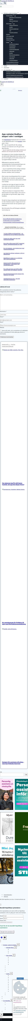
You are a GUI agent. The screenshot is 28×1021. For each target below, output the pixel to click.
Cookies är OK (17, 1014)
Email (2, 322)
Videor (5, 65)
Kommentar (3, 311)
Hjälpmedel (11, 51)
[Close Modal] (0, 904)
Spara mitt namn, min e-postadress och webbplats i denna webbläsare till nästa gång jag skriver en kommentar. (14, 332)
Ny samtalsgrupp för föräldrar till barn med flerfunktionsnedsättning (14, 623)
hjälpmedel (14, 219)
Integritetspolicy (8, 894)
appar (5, 219)
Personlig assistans (13, 32)
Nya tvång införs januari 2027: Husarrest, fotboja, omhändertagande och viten (14, 244)
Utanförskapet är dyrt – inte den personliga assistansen (12, 279)
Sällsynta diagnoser (13, 21)
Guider (8, 973)
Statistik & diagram (10, 39)
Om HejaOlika (6, 1000)
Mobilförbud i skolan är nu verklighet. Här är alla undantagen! (13, 258)
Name (2, 316)
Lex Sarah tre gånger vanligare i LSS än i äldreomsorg (14, 253)
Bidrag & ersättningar (13, 28)
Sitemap (6, 896)
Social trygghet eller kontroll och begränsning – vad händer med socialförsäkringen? (12, 264)
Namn (1, 918)
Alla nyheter (9, 955)
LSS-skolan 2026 (10, 36)
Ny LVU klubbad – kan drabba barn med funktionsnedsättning (14, 249)
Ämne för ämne (9, 38)
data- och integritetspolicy (17, 1001)
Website (2, 327)
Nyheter (20, 141)
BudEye (9, 219)
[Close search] (1, 1014)
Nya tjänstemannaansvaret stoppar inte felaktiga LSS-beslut (14, 274)
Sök (1, 772)
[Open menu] (2, 84)
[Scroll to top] (1, 938)
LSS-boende (12, 56)
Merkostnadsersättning (14, 54)
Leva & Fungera (12, 220)
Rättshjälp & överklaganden (15, 17)
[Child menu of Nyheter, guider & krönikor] (20, 13)
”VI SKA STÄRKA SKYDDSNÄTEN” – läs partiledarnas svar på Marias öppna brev (14, 234)
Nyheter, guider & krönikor (9, 945)
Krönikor (8, 34)
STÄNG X (20, 978)
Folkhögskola (12, 47)
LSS (10, 30)
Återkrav (11, 19)
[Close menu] (0, 941)
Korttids (11, 53)
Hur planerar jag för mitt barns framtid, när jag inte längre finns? (13, 483)
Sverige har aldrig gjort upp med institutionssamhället (12, 239)
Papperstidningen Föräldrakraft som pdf (14, 77)
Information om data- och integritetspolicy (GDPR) (17, 73)
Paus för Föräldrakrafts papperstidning (14, 75)
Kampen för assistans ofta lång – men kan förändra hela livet (13, 762)
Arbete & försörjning (13, 25)
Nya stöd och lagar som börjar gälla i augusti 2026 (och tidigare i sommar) (13, 269)
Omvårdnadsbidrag (13, 60)
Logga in (6, 79)
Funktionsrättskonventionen (12, 62)
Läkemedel (11, 58)
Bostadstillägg (12, 45)
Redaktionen (7, 139)
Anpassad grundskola (14, 44)
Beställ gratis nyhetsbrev (6, 922)
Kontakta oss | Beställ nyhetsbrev (13, 71)
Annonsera (6, 67)
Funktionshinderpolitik (14, 49)
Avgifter (11, 27)
